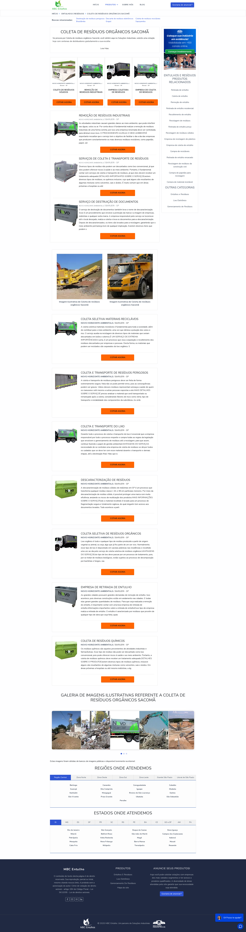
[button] (120, 753)
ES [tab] (78, 822)
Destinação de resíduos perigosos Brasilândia (90, 20)
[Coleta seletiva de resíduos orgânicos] (66, 542)
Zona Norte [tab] (81, 777)
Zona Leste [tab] (143, 777)
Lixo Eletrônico (179, 200)
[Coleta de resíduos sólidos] (63, 70)
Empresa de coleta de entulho (179, 145)
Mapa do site (123, 887)
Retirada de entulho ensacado (180, 157)
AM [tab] (179, 822)
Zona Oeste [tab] (102, 777)
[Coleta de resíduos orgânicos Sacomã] (79, 276)
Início (96, 5)
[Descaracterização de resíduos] (66, 489)
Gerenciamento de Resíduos (179, 206)
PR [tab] (100, 822)
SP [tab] (89, 822)
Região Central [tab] (60, 777)
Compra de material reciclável (180, 182)
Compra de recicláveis (179, 151)
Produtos (110, 5)
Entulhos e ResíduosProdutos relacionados (180, 79)
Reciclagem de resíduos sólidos (180, 133)
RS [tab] (123, 822)
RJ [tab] (55, 822)
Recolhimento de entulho (180, 114)
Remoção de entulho (180, 102)
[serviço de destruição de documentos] (66, 214)
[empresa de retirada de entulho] (66, 596)
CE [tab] (157, 822)
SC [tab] (112, 822)
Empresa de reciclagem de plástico (179, 139)
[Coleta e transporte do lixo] (66, 435)
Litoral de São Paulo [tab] (185, 777)
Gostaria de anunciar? (182, 4)
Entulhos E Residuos (123, 874)
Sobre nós (127, 5)
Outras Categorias (179, 187)
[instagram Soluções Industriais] (72, 899)
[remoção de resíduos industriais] (91, 70)
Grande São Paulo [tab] (164, 777)
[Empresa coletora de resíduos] (118, 70)
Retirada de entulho (180, 90)
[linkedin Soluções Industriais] (81, 899)
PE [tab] (134, 822)
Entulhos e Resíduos (180, 194)
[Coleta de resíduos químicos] (66, 650)
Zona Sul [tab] (123, 777)
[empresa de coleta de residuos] (145, 70)
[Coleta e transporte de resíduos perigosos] (66, 381)
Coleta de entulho (180, 96)
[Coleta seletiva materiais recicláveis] (66, 328)
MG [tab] (66, 822)
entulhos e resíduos (72, 14)
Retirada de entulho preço (179, 126)
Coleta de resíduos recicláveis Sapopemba (148, 20)
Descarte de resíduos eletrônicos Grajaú (119, 20)
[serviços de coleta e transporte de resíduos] (66, 171)
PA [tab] (190, 822)
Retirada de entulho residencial (180, 108)
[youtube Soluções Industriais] (77, 899)
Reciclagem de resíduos (179, 120)
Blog (142, 5)
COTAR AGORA (64, 102)
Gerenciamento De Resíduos (123, 883)
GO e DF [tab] (168, 822)
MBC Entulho (74, 869)
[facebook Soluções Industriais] (67, 899)
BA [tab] (145, 822)
